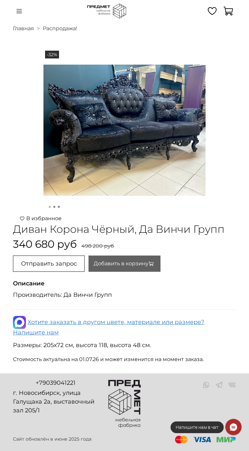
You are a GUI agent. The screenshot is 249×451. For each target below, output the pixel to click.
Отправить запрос (49, 263)
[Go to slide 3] (59, 207)
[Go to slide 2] (54, 207)
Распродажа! (60, 28)
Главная (23, 28)
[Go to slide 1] (50, 207)
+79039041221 (56, 382)
